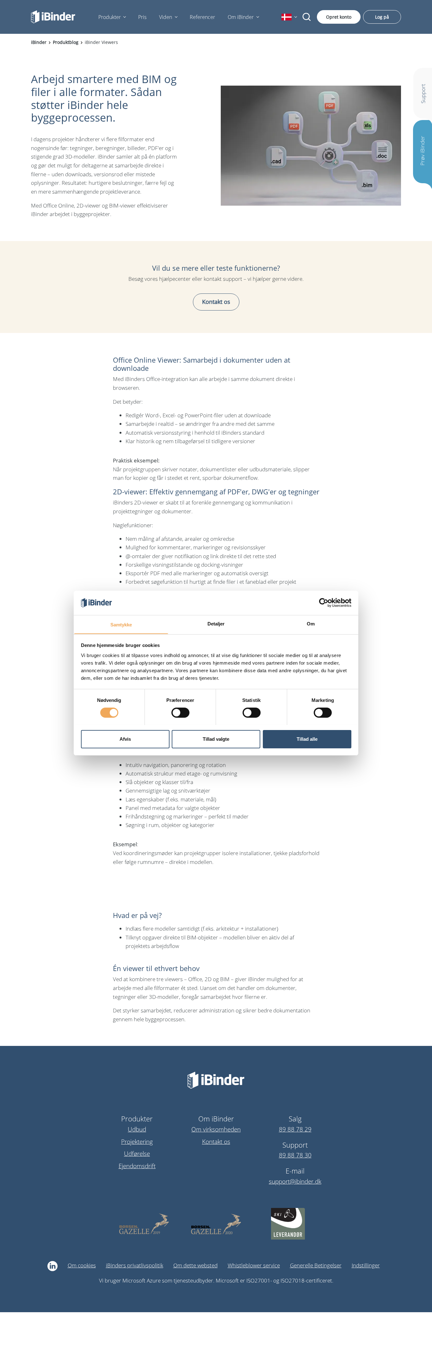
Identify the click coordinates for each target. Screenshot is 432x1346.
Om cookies (82, 1265)
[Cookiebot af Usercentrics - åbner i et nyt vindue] (323, 602)
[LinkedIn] (52, 1266)
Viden (165, 17)
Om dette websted (195, 1265)
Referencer (202, 17)
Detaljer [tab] (216, 623)
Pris (142, 17)
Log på (382, 17)
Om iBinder (241, 17)
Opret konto (338, 17)
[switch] (180, 713)
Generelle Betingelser (316, 1265)
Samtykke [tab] (121, 624)
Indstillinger (366, 1265)
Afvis (125, 738)
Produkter (109, 17)
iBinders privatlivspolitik (134, 1265)
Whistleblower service (254, 1265)
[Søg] (307, 17)
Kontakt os (216, 301)
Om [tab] (311, 623)
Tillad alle (307, 738)
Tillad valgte (216, 738)
